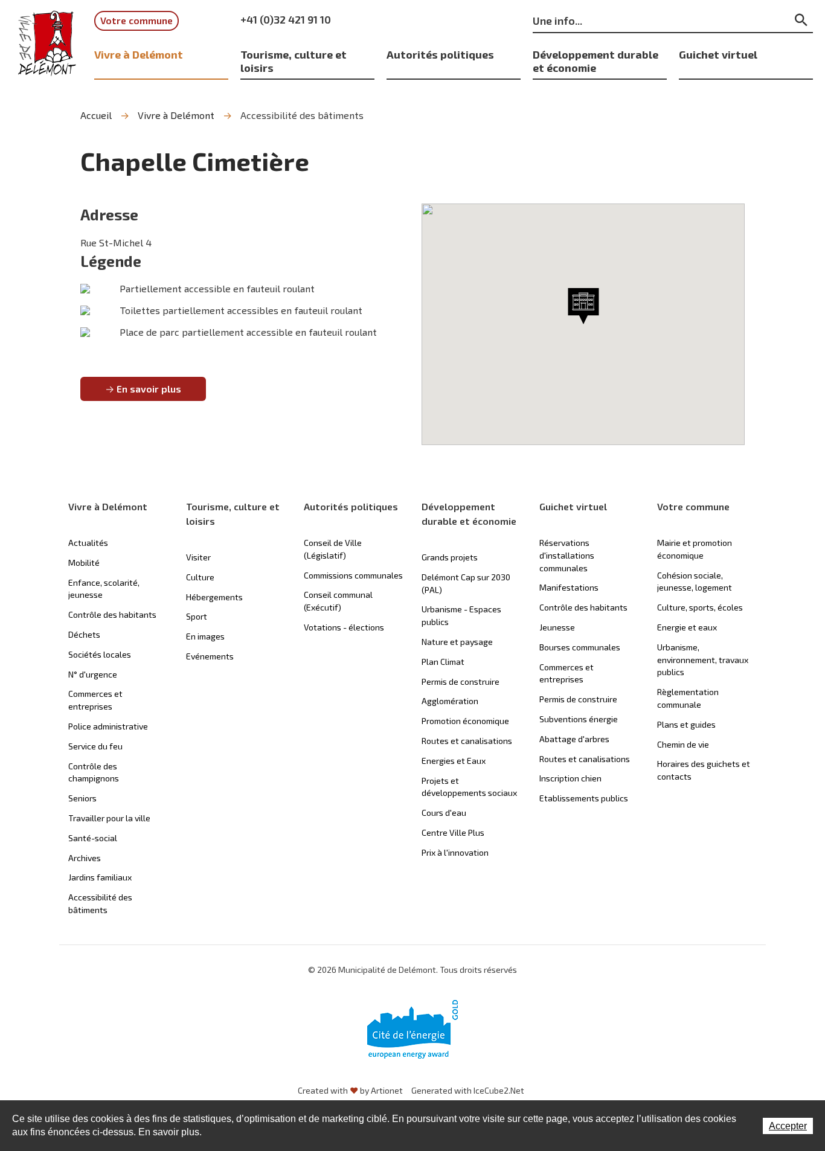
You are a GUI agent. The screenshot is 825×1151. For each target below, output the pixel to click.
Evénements (210, 656)
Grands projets (450, 557)
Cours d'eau (444, 812)
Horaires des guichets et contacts (703, 769)
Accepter (788, 1126)
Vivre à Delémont (138, 54)
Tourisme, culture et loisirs (293, 61)
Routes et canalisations (467, 741)
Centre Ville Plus (453, 832)
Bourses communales (579, 647)
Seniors (82, 798)
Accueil (96, 115)
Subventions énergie (578, 719)
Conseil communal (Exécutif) (338, 600)
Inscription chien (570, 778)
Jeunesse (557, 627)
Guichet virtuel (718, 54)
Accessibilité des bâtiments (302, 115)
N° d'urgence (92, 674)
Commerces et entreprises (95, 699)
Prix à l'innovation (455, 852)
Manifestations (569, 587)
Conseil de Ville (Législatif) (333, 548)
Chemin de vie (683, 744)
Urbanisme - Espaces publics (461, 615)
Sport (196, 616)
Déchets (84, 634)
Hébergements (214, 597)
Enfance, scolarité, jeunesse (104, 588)
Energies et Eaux (454, 760)
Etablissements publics (583, 798)
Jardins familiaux (100, 877)
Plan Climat (443, 661)
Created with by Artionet (350, 1090)
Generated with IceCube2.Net (467, 1090)
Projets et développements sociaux (469, 786)
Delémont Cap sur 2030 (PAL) (466, 583)
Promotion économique (465, 721)
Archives (84, 858)
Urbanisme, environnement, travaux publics (702, 660)
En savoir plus (149, 388)
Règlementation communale (688, 698)
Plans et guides (686, 724)
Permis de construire (460, 681)
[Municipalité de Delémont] (47, 43)
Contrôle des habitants (112, 614)
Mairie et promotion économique (694, 548)
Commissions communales (353, 575)
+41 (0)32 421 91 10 (285, 19)
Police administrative (108, 726)
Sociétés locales (99, 654)
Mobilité (84, 562)
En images (205, 636)
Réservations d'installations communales (566, 555)
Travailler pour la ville (109, 818)
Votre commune (136, 20)
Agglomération (450, 701)
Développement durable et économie (595, 61)
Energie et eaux (687, 627)
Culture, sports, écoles (700, 607)
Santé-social (92, 838)
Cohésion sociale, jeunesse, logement (694, 581)
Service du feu (95, 746)
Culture (200, 577)
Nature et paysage (457, 641)
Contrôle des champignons (93, 772)
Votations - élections (344, 627)
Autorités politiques (440, 54)
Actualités (88, 542)
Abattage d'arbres (574, 739)
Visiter (198, 557)
